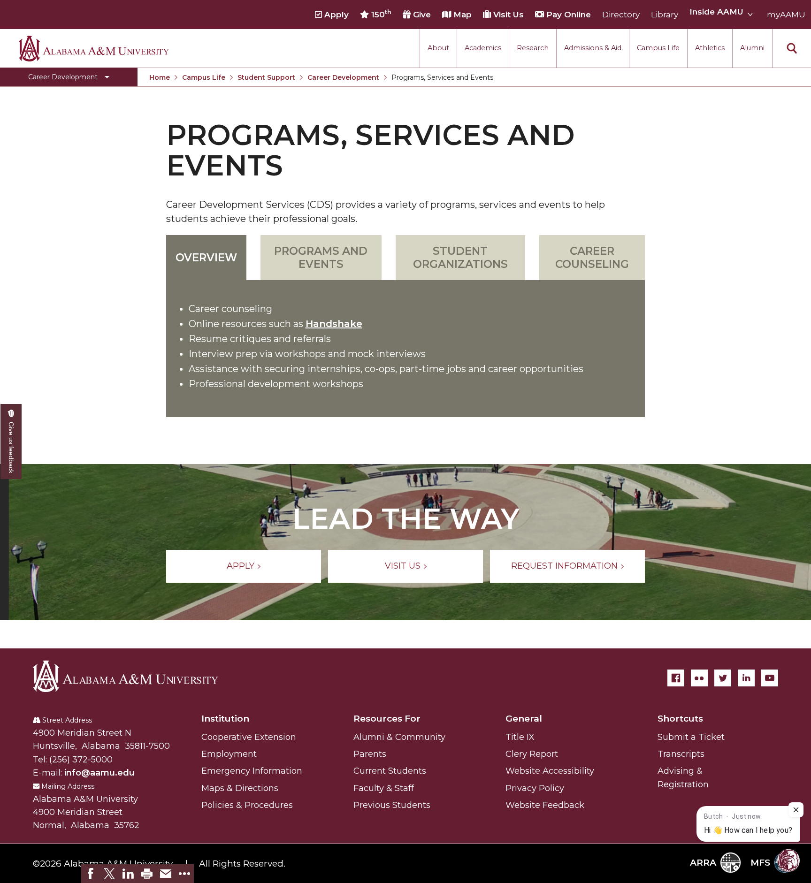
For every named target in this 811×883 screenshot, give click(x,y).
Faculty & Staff (383, 788)
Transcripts (681, 754)
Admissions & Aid (592, 48)
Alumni (752, 48)
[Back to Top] (765, 772)
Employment (229, 754)
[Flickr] (699, 678)
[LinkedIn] (746, 678)
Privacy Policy (534, 788)
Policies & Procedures (247, 805)
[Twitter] (722, 678)
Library (664, 14)
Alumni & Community (399, 737)
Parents (369, 754)
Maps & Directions (239, 788)
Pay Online (567, 14)
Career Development (343, 77)
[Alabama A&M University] (134, 676)
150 (380, 14)
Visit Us (507, 14)
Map (461, 14)
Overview (206, 257)
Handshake (334, 323)
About (438, 48)
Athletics (710, 48)
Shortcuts (680, 718)
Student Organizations (460, 257)
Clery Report (531, 754)
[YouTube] (769, 678)
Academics (483, 48)
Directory (621, 14)
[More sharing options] (184, 873)
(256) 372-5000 (81, 759)
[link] (90, 873)
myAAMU (786, 14)
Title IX (520, 737)
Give (421, 14)
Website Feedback (544, 805)
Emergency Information (251, 771)
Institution (225, 718)
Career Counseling (592, 257)
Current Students (389, 771)
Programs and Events (320, 257)
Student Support (266, 77)
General (523, 718)
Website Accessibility (549, 771)
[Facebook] (675, 678)
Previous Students (391, 805)
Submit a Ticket (691, 737)
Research (533, 48)
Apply (335, 14)
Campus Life (658, 48)
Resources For (387, 718)
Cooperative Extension (248, 737)
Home (159, 77)
